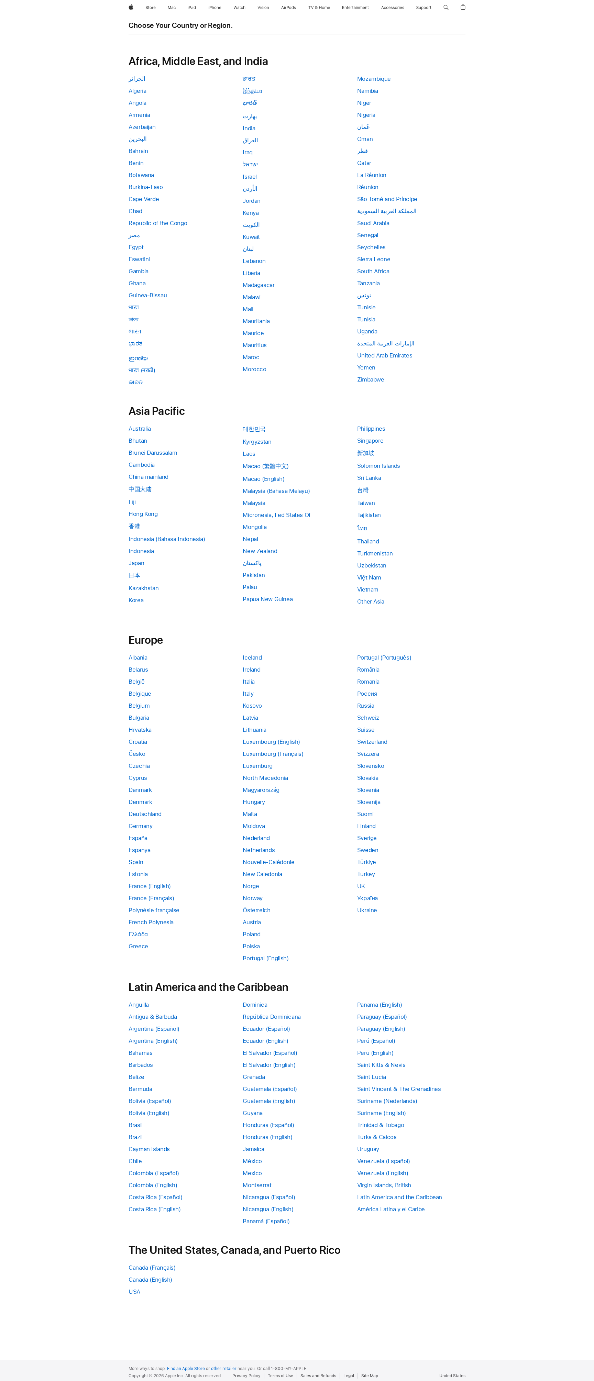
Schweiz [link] (368, 717)
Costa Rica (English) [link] (155, 1209)
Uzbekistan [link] (371, 565)
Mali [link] (248, 309)
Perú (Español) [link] (376, 1040)
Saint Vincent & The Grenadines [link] (399, 1088)
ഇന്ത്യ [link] (138, 358)
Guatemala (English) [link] (269, 1100)
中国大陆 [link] (140, 489)
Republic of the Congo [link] (158, 223)
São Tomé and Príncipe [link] (387, 199)
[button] (446, 7)
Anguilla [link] (139, 1004)
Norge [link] (251, 886)
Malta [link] (250, 813)
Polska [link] (251, 946)
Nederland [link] (256, 838)
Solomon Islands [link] (378, 465)
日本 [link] (134, 575)
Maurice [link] (253, 333)
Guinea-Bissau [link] (148, 295)
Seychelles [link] (371, 247)
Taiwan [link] (366, 502)
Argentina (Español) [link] (154, 1028)
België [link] (137, 681)
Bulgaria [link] (139, 717)
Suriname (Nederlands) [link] (387, 1100)
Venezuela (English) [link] (382, 1173)
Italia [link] (249, 681)
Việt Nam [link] (369, 577)
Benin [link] (136, 162)
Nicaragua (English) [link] (268, 1209)
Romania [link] (368, 681)
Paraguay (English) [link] (381, 1028)
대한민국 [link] (254, 429)
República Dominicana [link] (272, 1016)
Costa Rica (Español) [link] (156, 1197)
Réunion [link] (367, 187)
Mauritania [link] (256, 321)
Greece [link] (138, 946)
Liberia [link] (251, 272)
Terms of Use (280, 1375)
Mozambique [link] (374, 78)
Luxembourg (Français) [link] (273, 753)
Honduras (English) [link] (267, 1137)
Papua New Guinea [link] (268, 599)
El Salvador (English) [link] (269, 1064)
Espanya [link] (139, 850)
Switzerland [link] (372, 741)
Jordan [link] (252, 200)
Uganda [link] (367, 331)
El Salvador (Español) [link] (270, 1052)
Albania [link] (138, 657)
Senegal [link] (367, 235)
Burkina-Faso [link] (146, 187)
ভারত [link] (133, 319)
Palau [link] (250, 587)
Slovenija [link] (369, 801)
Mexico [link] (252, 1173)
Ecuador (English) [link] (265, 1040)
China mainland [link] (148, 476)
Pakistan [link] (254, 575)
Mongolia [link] (254, 526)
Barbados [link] (141, 1064)
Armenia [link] (139, 114)
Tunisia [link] (366, 319)
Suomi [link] (365, 813)
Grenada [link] (254, 1076)
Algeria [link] (137, 90)
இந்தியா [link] (253, 90)
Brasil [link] (136, 1125)
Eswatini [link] (139, 259)
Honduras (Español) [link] (268, 1125)
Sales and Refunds (318, 1375)
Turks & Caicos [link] (377, 1137)
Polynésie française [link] (154, 910)
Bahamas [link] (140, 1052)
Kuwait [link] (251, 236)
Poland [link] (252, 934)
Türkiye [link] (366, 862)
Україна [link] (367, 898)
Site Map (369, 1375)
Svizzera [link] (368, 753)
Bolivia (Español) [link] (150, 1100)
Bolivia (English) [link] (149, 1112)
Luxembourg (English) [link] (271, 741)
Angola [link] (137, 102)
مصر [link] (134, 235)
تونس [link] (364, 295)
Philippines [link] (371, 428)
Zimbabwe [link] (370, 379)
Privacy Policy (246, 1375)
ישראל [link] (250, 164)
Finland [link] (366, 825)
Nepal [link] (250, 538)
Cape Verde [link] (144, 199)
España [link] (138, 838)
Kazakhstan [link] (143, 588)
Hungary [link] (254, 801)
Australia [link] (140, 428)
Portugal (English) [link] (265, 958)
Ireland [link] (251, 669)
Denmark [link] (140, 801)
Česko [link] (137, 753)
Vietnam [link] (367, 589)
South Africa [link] (373, 271)
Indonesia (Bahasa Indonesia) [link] (167, 538)
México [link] (252, 1161)
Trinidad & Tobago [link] (380, 1125)
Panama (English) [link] (379, 1004)
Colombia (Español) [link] (154, 1173)
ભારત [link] (135, 331)
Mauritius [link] (255, 345)
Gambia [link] (138, 271)
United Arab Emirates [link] (384, 355)
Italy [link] (248, 693)
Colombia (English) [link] (153, 1185)
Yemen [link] (366, 367)
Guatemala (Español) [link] (270, 1088)
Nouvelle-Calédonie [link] (268, 862)
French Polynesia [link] (151, 922)
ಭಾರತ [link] (135, 343)
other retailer (223, 1368)
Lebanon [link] (254, 260)
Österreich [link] (256, 910)
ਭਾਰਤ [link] (249, 78)
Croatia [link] (138, 741)
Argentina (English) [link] (153, 1040)
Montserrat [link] (257, 1185)
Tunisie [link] (366, 307)
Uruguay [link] (368, 1149)
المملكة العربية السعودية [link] (387, 211)
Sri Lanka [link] (369, 477)
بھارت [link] (250, 116)
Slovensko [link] (370, 765)
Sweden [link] (367, 850)
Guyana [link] (253, 1112)
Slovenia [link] (368, 789)
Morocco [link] (254, 369)
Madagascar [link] (258, 284)
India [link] (249, 128)
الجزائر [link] (137, 78)
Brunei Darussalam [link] (153, 452)
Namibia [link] (367, 90)
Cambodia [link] (142, 464)
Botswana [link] (141, 175)
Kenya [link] (250, 212)
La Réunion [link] (371, 175)
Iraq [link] (248, 152)
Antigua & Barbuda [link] (153, 1016)
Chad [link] (135, 211)
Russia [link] (365, 705)
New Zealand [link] (260, 551)
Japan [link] (136, 563)
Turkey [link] (366, 874)
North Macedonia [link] (265, 777)
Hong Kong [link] (143, 513)
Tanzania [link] (368, 283)
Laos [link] (249, 453)
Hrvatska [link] (140, 729)
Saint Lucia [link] (371, 1076)
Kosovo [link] (252, 705)
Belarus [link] (138, 669)
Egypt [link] (136, 247)
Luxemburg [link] (258, 765)
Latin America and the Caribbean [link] (399, 1197)
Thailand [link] (368, 541)
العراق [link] (250, 140)
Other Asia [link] (370, 601)
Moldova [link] (254, 825)
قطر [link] (362, 150)
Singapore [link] (370, 440)
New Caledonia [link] (262, 874)
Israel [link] (250, 176)
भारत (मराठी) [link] (142, 370)
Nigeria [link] (366, 114)
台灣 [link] (362, 490)
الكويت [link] (251, 224)
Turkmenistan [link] (375, 553)
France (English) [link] (150, 886)
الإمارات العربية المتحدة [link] (386, 343)
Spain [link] (136, 862)
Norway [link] (253, 898)
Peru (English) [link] (375, 1052)
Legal (348, 1375)
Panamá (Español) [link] (266, 1221)
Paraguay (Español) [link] (382, 1016)
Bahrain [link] (138, 150)
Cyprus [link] (138, 777)
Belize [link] (136, 1076)
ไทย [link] (362, 528)
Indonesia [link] (141, 551)
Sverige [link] (367, 838)
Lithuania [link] (254, 729)
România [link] (368, 669)
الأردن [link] (250, 188)
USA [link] (134, 1291)
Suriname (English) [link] (381, 1112)
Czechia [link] (139, 765)
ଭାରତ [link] (136, 382)
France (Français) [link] (151, 898)
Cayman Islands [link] (149, 1149)
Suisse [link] (366, 729)
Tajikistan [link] (369, 514)
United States (452, 1375)
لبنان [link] (248, 248)
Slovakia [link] (367, 777)
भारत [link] (134, 307)
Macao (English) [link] (263, 478)
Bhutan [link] (138, 440)
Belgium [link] (139, 705)
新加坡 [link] (365, 453)
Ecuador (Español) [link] (266, 1028)
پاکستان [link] (252, 563)
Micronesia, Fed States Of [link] (277, 514)
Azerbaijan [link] (142, 126)
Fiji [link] (132, 501)
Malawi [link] (252, 297)
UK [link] (361, 886)
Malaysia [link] (254, 502)
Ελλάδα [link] (138, 934)
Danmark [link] (140, 789)
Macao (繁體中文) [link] (266, 466)
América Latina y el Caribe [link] (391, 1209)
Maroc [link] (251, 357)
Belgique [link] (140, 693)
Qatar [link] (364, 162)
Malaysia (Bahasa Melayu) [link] (276, 490)
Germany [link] (140, 825)
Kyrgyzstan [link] (257, 441)
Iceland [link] (252, 657)
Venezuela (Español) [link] (383, 1161)
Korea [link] (136, 600)
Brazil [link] (136, 1137)
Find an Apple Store (186, 1368)
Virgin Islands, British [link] (384, 1185)
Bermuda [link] (140, 1088)
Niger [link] (364, 102)
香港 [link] (134, 526)
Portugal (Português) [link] (384, 657)
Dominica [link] (255, 1004)
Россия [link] (367, 693)
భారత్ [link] (249, 102)
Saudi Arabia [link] (373, 223)
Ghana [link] (137, 283)
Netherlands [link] (259, 850)
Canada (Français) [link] (152, 1267)
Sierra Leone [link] (373, 259)
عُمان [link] (363, 126)
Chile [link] (135, 1161)
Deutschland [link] (145, 813)
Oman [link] (365, 138)
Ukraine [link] (367, 910)
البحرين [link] (138, 138)
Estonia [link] (138, 874)
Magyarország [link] (261, 789)
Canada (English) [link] (150, 1279)
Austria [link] (252, 922)
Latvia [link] (250, 717)
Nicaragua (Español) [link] (269, 1197)
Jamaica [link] (253, 1149)
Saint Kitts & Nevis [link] (381, 1064)
